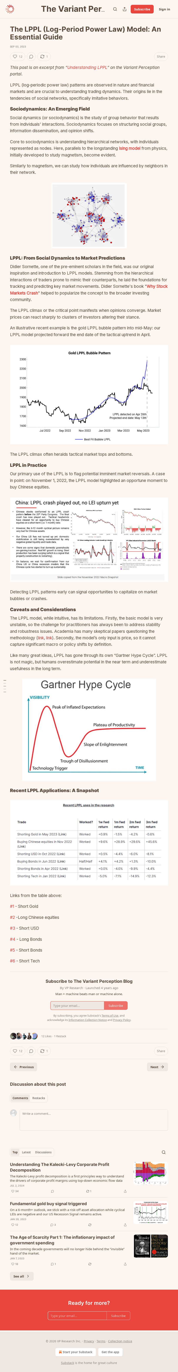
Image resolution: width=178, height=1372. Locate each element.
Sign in (164, 9)
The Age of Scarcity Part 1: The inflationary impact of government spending (62, 1240)
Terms (101, 1341)
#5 (12, 950)
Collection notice (120, 1341)
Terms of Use (110, 1015)
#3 (12, 928)
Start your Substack (77, 1352)
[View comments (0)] (31, 56)
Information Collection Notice (88, 1020)
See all (18, 1276)
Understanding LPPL (87, 67)
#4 (12, 939)
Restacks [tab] (38, 1098)
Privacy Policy (121, 1020)
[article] (89, 1178)
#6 (12, 961)
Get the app (110, 1352)
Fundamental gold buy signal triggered (48, 1203)
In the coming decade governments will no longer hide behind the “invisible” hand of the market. (67, 1251)
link (41, 637)
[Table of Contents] (5, 686)
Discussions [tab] (43, 1152)
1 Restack (60, 1036)
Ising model (129, 148)
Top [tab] (15, 1152)
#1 (12, 906)
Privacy (89, 1341)
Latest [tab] (26, 1152)
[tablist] (29, 1098)
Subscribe (142, 9)
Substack (67, 1363)
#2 (12, 917)
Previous (27, 1067)
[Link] (3, 109)
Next (154, 1067)
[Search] (115, 9)
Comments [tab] (20, 1098)
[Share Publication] (124, 9)
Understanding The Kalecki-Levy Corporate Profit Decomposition (59, 1167)
